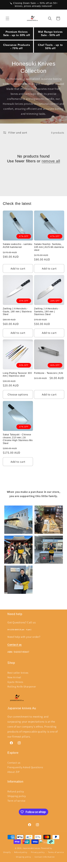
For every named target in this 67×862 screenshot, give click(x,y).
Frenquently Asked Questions (25, 767)
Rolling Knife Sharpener (21, 686)
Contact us (13, 762)
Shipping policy (16, 796)
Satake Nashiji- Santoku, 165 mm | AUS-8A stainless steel (49, 247)
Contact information (45, 857)
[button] (7, 18)
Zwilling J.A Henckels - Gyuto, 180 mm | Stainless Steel (17, 311)
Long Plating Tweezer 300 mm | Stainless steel (17, 374)
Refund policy (15, 791)
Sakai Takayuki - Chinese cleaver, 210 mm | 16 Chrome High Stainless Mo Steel (18, 439)
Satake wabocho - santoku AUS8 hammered (17, 245)
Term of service (16, 800)
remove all (51, 161)
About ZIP (13, 772)
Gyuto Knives (15, 682)
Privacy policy (38, 852)
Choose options (18, 394)
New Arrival (14, 677)
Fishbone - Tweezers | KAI (48, 373)
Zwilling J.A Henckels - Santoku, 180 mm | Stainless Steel (46, 311)
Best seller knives (17, 672)
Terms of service (56, 852)
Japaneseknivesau (31, 848)
